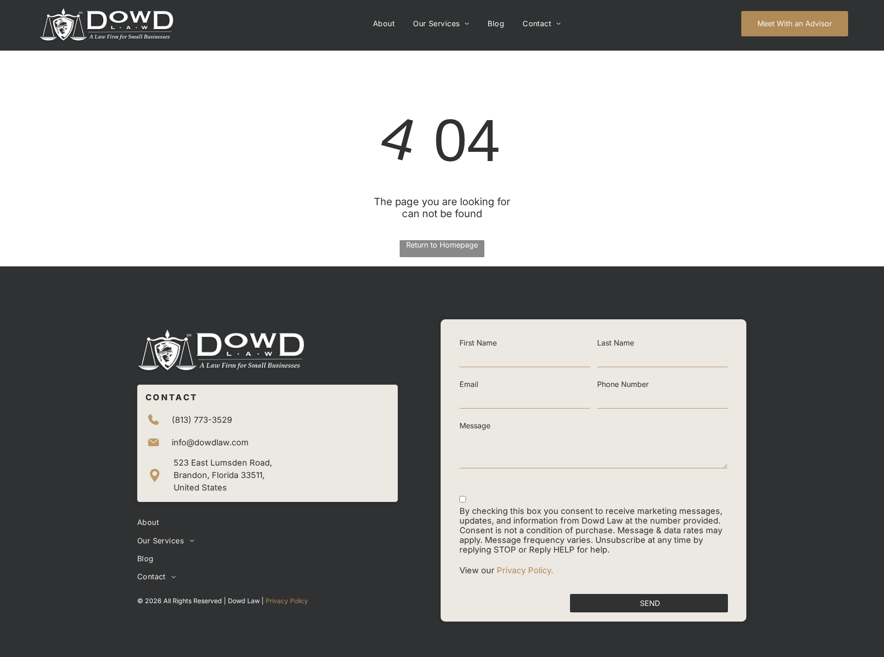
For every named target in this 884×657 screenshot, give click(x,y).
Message (474, 425)
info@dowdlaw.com (210, 442)
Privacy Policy (287, 601)
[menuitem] (384, 23)
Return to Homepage (442, 244)
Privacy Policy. (526, 570)
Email (468, 384)
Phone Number (623, 384)
